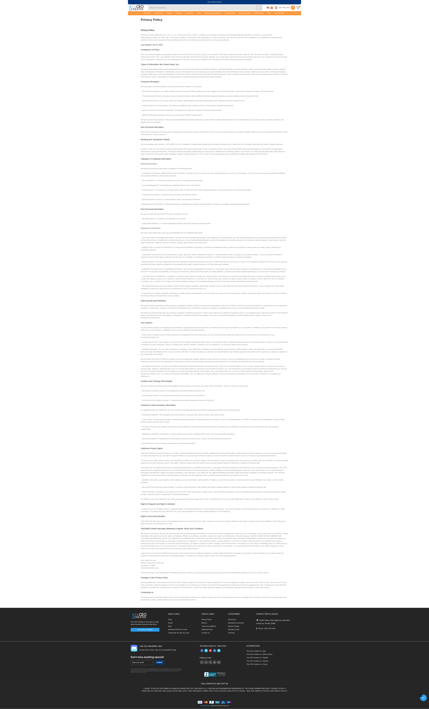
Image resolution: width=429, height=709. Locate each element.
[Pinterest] (210, 650)
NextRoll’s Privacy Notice (141, 672)
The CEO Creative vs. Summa (257, 661)
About (170, 623)
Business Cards (233, 629)
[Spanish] (271, 7)
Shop (170, 620)
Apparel (169, 13)
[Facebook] (202, 650)
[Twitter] (206, 650)
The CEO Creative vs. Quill (256, 651)
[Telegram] (219, 650)
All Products (147, 13)
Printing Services (230, 13)
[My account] (293, 7)
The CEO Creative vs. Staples (257, 658)
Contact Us (205, 633)
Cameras (231, 633)
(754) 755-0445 (284, 7)
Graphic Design (233, 626)
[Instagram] (210, 662)
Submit (160, 662)
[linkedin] (214, 650)
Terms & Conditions (208, 626)
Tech (269, 13)
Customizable (159, 13)
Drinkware (179, 13)
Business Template (245, 13)
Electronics (232, 620)
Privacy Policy (206, 620)
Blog (170, 626)
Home (199, 13)
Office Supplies (259, 13)
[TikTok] (219, 662)
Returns (204, 623)
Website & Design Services (213, 13)
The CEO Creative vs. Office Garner (259, 654)
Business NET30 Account (177, 629)
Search (259, 7)
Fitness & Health (279, 13)
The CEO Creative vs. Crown (256, 664)
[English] (268, 7)
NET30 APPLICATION (214, 2)
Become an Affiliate (145, 630)
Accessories (189, 13)
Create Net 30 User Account (178, 633)
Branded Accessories (236, 623)
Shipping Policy (207, 629)
